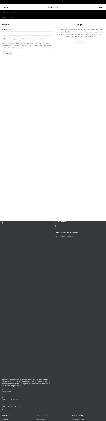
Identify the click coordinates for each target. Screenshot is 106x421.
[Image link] (22, 299)
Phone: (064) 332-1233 (11, 399)
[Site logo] (53, 7)
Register (7, 53)
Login (80, 42)
